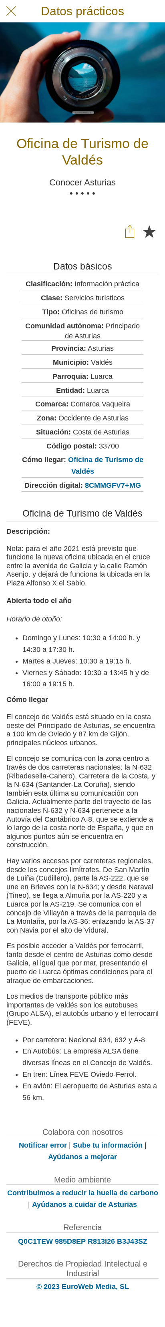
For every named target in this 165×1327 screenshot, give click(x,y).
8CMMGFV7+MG (113, 485)
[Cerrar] (11, 11)
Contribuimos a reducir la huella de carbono (82, 1193)
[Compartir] (129, 231)
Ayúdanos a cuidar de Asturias (84, 1204)
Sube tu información (108, 1145)
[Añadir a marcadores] (149, 231)
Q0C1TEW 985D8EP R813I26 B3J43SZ (82, 1241)
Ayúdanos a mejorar (82, 1157)
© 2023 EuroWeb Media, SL (82, 1287)
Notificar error (43, 1145)
